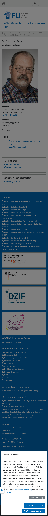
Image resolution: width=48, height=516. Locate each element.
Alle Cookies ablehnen (35, 505)
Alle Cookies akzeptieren (34, 511)
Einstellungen (34, 498)
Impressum (7, 492)
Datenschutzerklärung (23, 489)
